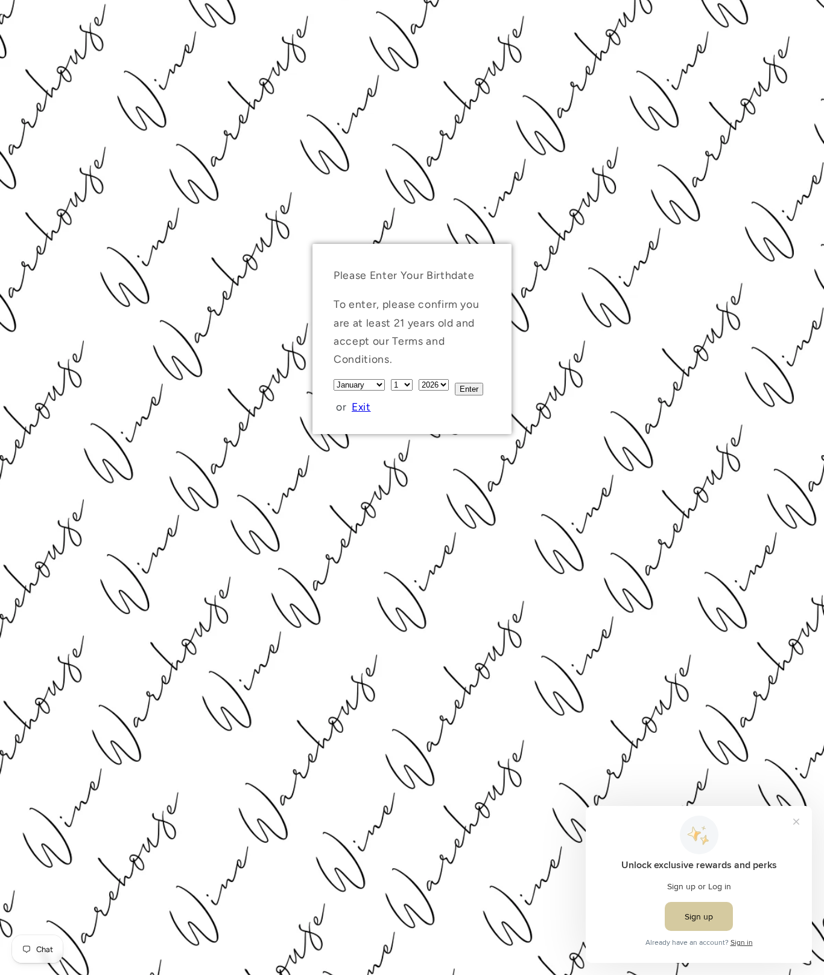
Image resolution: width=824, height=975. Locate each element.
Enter (469, 389)
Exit (361, 406)
